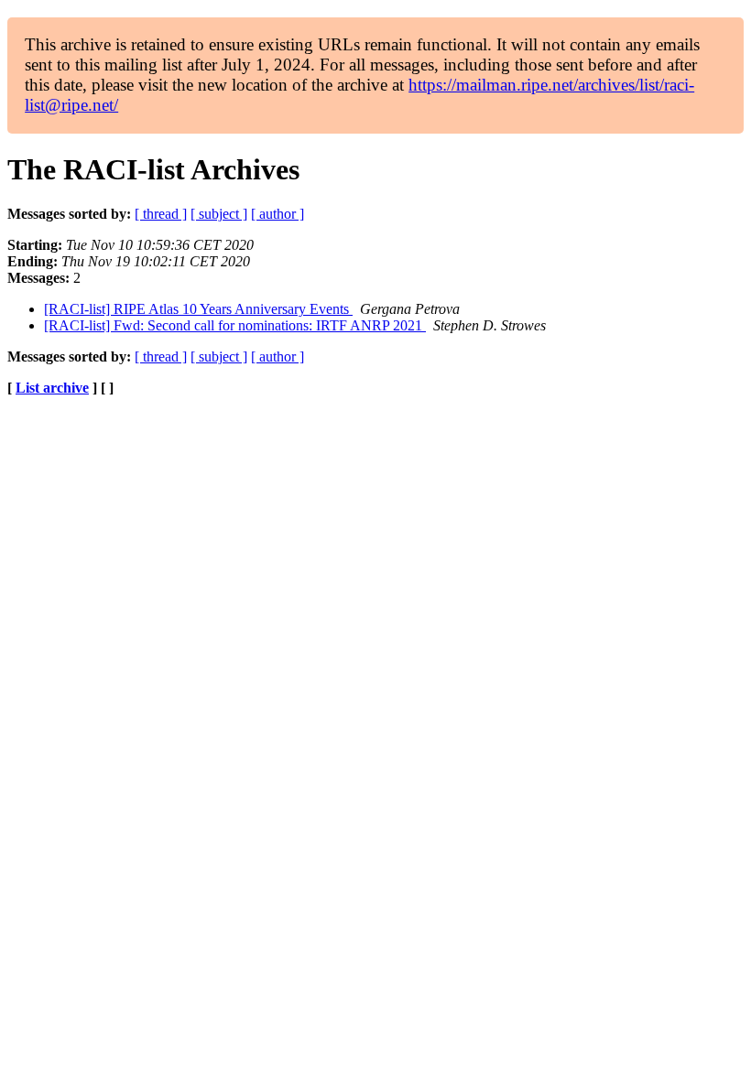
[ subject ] (218, 213)
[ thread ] (161, 213)
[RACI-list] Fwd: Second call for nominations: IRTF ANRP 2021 (235, 325)
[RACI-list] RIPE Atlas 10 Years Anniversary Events (198, 309)
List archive (52, 387)
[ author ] (277, 213)
